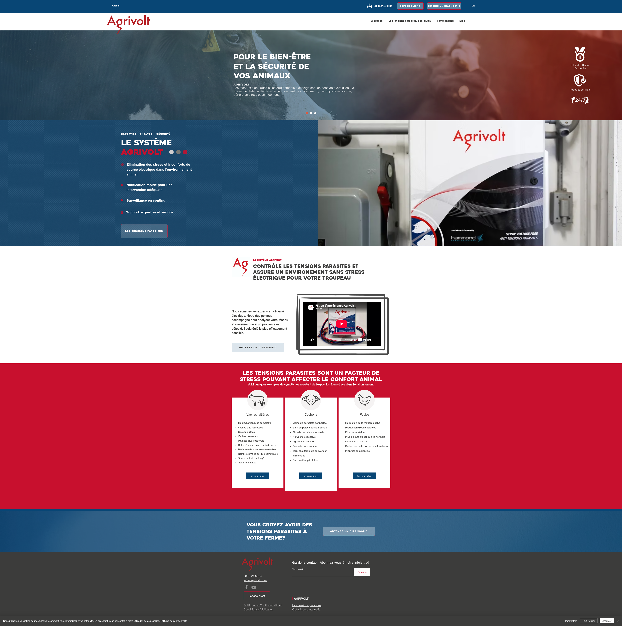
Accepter (606, 620)
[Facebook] (246, 587)
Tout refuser (588, 620)
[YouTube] (254, 587)
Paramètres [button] (571, 620)
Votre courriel (297, 569)
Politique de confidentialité (174, 620)
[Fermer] (618, 620)
